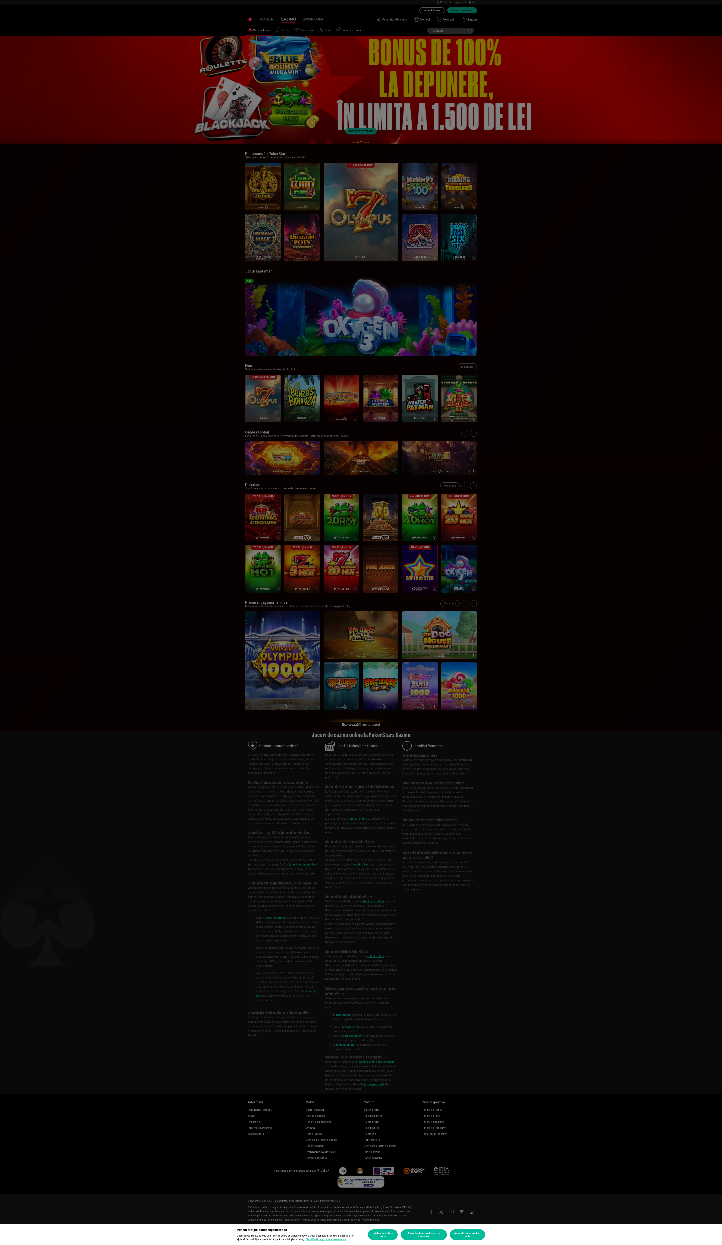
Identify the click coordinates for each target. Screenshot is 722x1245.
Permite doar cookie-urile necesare (424, 1234)
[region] (361, 1234)
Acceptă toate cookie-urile (467, 1234)
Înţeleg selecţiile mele (383, 1234)
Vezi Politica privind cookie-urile (326, 1239)
